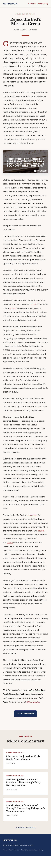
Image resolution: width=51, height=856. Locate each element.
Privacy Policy (8, 850)
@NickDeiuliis (32, 702)
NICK (10, 3)
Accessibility (38, 850)
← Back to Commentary (38, 4)
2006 (33, 304)
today (12, 308)
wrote (10, 542)
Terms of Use (19, 850)
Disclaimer (29, 850)
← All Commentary (25, 713)
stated (41, 530)
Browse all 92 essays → (25, 827)
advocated (32, 515)
